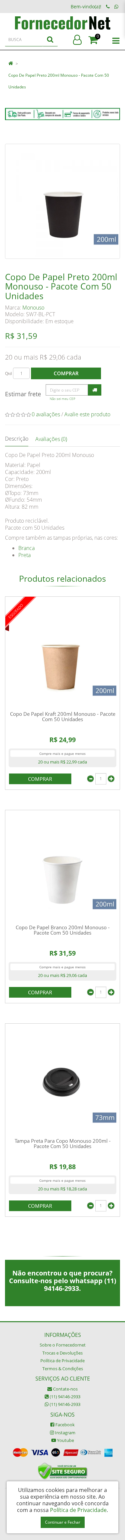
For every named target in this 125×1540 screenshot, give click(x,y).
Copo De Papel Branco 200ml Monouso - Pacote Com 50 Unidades (63, 930)
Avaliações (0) (51, 439)
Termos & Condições (62, 1369)
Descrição (16, 438)
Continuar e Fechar (62, 1522)
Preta (24, 555)
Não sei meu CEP (62, 399)
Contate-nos (65, 1389)
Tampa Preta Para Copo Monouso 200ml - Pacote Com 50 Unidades (63, 1143)
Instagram (64, 1433)
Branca (26, 548)
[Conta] (77, 40)
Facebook (64, 1425)
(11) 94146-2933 (64, 1397)
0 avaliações (46, 414)
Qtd (8, 373)
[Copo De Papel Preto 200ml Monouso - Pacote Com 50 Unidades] (62, 201)
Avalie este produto (87, 414)
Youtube (65, 1440)
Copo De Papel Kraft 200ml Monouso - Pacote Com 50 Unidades (62, 716)
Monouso (33, 307)
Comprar (66, 373)
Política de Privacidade (62, 1361)
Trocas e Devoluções (62, 1353)
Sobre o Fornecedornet (63, 1345)
